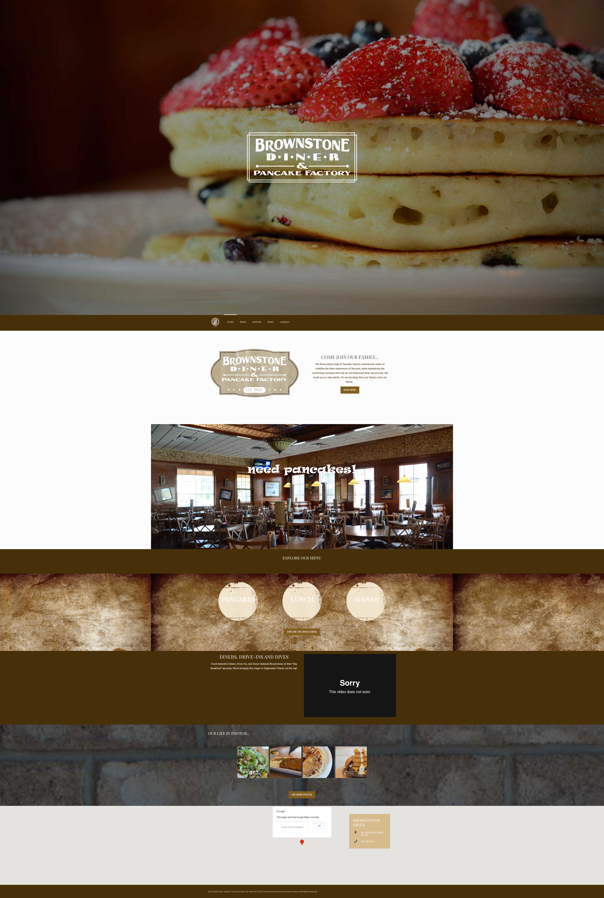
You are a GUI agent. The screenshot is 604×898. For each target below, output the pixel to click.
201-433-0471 (367, 841)
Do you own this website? (292, 827)
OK (319, 826)
